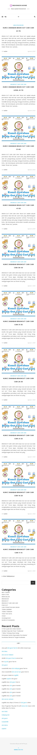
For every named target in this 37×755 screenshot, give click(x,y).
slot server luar (16, 672)
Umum (4, 616)
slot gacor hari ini (12, 648)
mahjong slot (5, 715)
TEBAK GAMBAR (7, 609)
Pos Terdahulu (9, 576)
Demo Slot (25, 706)
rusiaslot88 (5, 722)
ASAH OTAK (5, 594)
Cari (33, 582)
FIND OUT (5, 605)
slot (11, 685)
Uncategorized (18, 25)
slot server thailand (7, 655)
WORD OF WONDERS (8, 620)
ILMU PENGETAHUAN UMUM (10, 607)
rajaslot (9, 678)
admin (5, 51)
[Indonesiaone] (18, 5)
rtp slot (6, 661)
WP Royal (24, 743)
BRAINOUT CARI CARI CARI (18, 84)
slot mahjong (16, 668)
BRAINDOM (5, 599)
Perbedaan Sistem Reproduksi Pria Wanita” (14, 635)
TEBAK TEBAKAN (7, 611)
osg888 (16, 675)
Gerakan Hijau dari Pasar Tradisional (12, 631)
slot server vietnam (7, 699)
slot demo (5, 725)
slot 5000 (4, 711)
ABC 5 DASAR (6, 592)
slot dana (4, 651)
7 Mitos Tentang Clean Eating (10, 633)
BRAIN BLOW (6, 596)
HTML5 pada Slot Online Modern (11, 629)
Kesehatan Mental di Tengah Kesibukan (13, 637)
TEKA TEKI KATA (7, 614)
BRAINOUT (5, 601)
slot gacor (5, 665)
